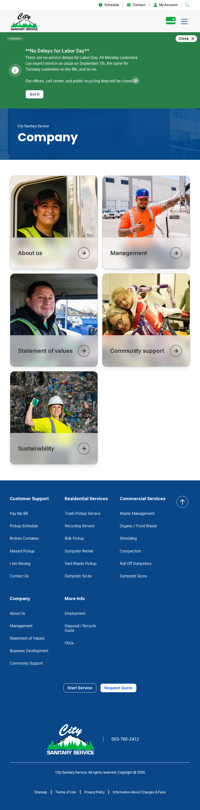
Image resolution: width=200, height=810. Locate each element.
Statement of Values (27, 638)
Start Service (80, 688)
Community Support (26, 663)
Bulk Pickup (74, 538)
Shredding (128, 538)
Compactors (130, 551)
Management (21, 626)
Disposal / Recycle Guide (80, 628)
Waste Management (137, 513)
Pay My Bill (19, 513)
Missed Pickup (22, 551)
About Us (17, 613)
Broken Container (24, 538)
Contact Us (19, 576)
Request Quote (118, 688)
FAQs (69, 643)
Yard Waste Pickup (81, 563)
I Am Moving (20, 563)
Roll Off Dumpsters (135, 563)
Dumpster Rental (79, 551)
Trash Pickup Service (82, 513)
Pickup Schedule (24, 526)
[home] (24, 21)
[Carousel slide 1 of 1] (15, 38)
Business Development (29, 650)
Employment (75, 613)
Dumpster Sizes (78, 576)
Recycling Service (80, 526)
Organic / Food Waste (138, 526)
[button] (184, 21)
